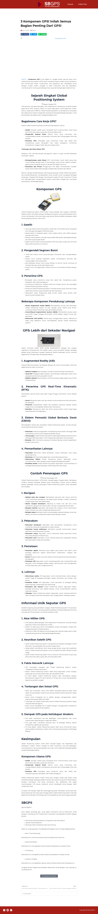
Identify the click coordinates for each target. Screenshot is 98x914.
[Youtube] (8, 910)
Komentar (27, 893)
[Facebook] (4, 910)
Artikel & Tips (82, 4)
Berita (34, 30)
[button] (25, 34)
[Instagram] (11, 910)
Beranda (70, 4)
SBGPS (23, 79)
